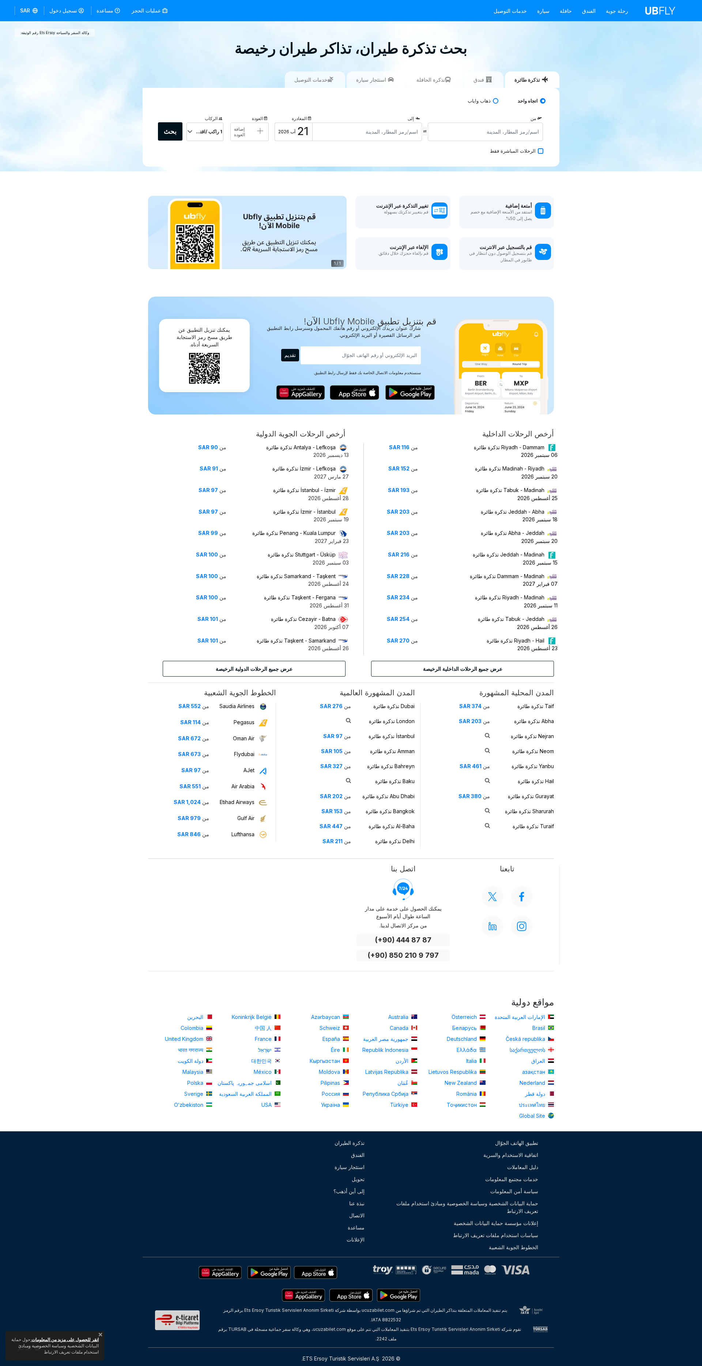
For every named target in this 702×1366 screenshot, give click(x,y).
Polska (196, 1083)
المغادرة (299, 118)
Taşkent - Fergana (300, 597)
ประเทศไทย (533, 1105)
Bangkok (390, 811)
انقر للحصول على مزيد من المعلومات (64, 1339)
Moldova (330, 1072)
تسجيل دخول (63, 10)
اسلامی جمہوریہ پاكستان (245, 1083)
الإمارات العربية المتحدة (521, 1017)
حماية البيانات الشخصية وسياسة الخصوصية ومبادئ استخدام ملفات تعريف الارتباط (467, 1207)
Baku (395, 781)
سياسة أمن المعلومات (514, 1191)
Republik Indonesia (386, 1050)
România (467, 1094)
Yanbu (533, 766)
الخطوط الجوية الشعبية (513, 1247)
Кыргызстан (325, 1061)
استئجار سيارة (350, 1167)
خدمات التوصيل (510, 11)
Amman (392, 751)
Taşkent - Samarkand (296, 640)
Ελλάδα (467, 1050)
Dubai (394, 706)
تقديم (290, 355)
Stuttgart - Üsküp (302, 554)
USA (267, 1105)
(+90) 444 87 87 (403, 940)
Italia (472, 1061)
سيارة (543, 11)
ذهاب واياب (479, 101)
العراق (539, 1061)
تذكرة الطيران (350, 1143)
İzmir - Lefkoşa (304, 468)
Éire (336, 1050)
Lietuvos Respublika (453, 1072)
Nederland (533, 1083)
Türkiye (400, 1105)
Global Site (533, 1116)
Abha (534, 721)
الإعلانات (356, 1239)
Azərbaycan (326, 1017)
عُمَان (403, 1083)
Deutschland (462, 1039)
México (263, 1072)
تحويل (358, 1179)
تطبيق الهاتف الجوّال (516, 1143)
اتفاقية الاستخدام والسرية (510, 1155)
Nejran (532, 736)
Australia (399, 1017)
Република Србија (386, 1094)
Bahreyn (391, 766)
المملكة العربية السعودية (246, 1094)
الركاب (211, 118)
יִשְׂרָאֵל (265, 1050)
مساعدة (105, 10)
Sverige (194, 1094)
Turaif (533, 826)
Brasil (539, 1028)
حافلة (566, 11)
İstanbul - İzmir (304, 490)
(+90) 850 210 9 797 (403, 955)
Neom (533, 751)
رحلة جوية (617, 11)
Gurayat (531, 796)
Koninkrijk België (252, 1017)
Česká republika (526, 1039)
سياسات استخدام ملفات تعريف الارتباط (495, 1235)
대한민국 (262, 1061)
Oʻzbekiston (189, 1105)
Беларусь (465, 1028)
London (392, 721)
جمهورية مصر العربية (386, 1039)
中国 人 (264, 1028)
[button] (29, 10)
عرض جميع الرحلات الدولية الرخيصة (254, 669)
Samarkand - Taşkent (296, 576)
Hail (536, 781)
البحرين (196, 1017)
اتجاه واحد (528, 101)
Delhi (395, 841)
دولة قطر (536, 1094)
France (264, 1039)
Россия (331, 1094)
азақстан (534, 1072)
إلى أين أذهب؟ (349, 1191)
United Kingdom (185, 1039)
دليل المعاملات (522, 1167)
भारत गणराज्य (191, 1050)
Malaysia (193, 1072)
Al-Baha (392, 826)
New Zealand (461, 1083)
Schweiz (330, 1028)
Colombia (193, 1028)
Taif (535, 706)
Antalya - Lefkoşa (301, 447)
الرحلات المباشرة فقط (513, 151)
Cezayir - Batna (303, 619)
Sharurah (529, 811)
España (331, 1039)
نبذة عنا (357, 1203)
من (533, 118)
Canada (400, 1028)
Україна (331, 1105)
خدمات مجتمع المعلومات (511, 1179)
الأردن (403, 1061)
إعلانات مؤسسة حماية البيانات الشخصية (496, 1223)
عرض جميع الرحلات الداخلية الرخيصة (462, 669)
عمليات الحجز (147, 10)
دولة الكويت (191, 1061)
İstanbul (392, 736)
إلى (411, 118)
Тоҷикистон (462, 1105)
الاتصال (357, 1215)
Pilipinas (331, 1083)
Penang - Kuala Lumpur (294, 533)
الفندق (589, 11)
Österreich (465, 1017)
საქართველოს (528, 1050)
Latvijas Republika (387, 1072)
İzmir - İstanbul (304, 512)
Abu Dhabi (388, 796)
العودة (257, 118)
